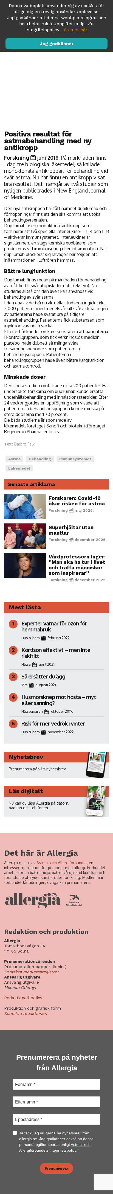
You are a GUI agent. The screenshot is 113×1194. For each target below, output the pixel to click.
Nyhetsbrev (26, 756)
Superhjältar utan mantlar (71, 530)
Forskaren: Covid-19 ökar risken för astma (77, 501)
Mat (24, 685)
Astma (14, 459)
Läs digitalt (26, 791)
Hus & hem (30, 638)
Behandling (40, 459)
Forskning (16, 157)
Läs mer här (74, 29)
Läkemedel (19, 468)
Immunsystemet (75, 459)
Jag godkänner (57, 43)
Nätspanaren (32, 711)
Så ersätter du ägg (43, 676)
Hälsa (26, 664)
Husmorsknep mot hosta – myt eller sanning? (58, 699)
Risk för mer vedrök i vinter (53, 723)
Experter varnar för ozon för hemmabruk (54, 626)
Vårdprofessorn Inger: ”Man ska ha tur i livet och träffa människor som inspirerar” (77, 565)
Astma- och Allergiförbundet (61, 862)
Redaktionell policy (23, 997)
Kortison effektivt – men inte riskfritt (55, 652)
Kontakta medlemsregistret (31, 971)
